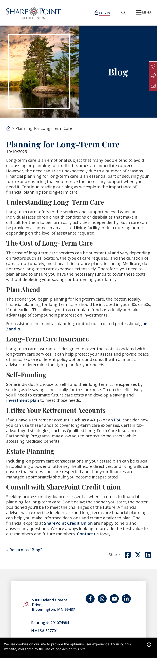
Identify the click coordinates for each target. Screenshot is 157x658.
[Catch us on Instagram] (102, 598)
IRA (117, 420)
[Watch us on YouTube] (114, 598)
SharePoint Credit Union (68, 523)
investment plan (22, 400)
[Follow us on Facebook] (90, 598)
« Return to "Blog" (24, 549)
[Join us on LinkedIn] (126, 598)
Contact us (88, 534)
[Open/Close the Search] (123, 13)
